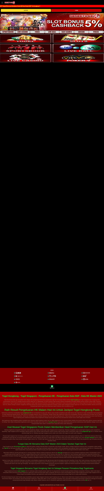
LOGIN (76, 10)
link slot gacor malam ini (20, 446)
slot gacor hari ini (52, 422)
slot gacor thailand (89, 437)
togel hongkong (75, 399)
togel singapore (22, 471)
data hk (6, 448)
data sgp (60, 452)
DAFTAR (26, 10)
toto (86, 480)
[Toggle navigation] (2, 3)
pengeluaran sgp (86, 431)
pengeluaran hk (27, 412)
